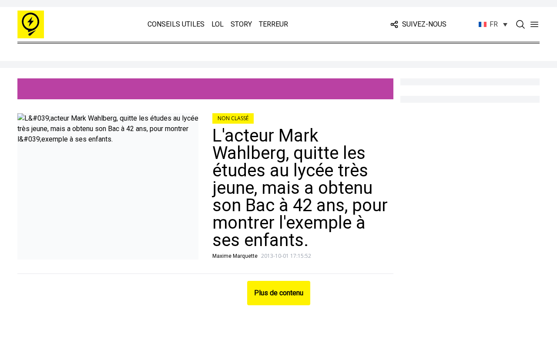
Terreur (273, 24)
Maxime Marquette (235, 256)
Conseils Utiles (176, 24)
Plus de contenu (278, 293)
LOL (217, 24)
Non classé (233, 118)
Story (241, 24)
